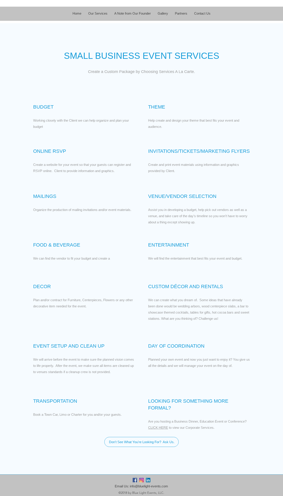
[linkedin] (148, 480)
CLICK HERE (158, 427)
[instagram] (141, 480)
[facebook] (135, 480)
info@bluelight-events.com (149, 486)
